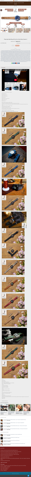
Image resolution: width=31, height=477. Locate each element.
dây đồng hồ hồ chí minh (9, 57)
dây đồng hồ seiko (22, 59)
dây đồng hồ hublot (18, 57)
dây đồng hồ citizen (20, 55)
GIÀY (18, 472)
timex (25, 61)
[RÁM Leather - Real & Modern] (15, 0)
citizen (27, 50)
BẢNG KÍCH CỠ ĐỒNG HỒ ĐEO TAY (19, 50)
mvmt (8, 61)
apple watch (3, 50)
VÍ (6, 472)
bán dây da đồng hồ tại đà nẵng (13, 50)
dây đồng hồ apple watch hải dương (21, 52)
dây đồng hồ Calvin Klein (8, 55)
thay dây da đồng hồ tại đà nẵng (22, 61)
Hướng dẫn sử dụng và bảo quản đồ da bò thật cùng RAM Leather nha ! (9, 450)
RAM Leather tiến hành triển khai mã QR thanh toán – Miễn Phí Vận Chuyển (10, 454)
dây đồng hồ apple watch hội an (12, 53)
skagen (18, 61)
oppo (12, 61)
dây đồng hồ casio (16, 55)
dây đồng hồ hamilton (5, 57)
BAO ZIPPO (16, 472)
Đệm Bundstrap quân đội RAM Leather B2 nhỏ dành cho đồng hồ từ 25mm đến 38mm (11, 451)
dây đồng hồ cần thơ (13, 55)
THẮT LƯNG (21, 472)
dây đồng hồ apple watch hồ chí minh (5, 53)
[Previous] (0, 410)
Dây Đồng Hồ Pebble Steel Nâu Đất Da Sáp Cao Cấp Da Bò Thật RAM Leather (26, 412)
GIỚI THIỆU (24, 472)
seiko (16, 61)
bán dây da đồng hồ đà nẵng (7, 50)
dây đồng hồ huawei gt (14, 57)
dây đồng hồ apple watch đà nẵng (9, 52)
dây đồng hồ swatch (26, 59)
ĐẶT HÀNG (17, 45)
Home (8, 2)
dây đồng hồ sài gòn (11, 59)
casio (23, 50)
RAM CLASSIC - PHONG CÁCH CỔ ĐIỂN (19, 2)
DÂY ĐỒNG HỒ (11, 2)
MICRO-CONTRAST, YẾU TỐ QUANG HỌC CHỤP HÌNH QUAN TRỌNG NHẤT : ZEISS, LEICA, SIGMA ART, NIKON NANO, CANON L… (15, 459)
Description (3, 67)
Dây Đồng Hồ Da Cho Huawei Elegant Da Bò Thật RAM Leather (4, 412)
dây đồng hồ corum (24, 55)
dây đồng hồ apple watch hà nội (15, 52)
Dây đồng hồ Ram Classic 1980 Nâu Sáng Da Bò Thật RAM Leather (19, 412)
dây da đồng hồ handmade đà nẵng (15, 51)
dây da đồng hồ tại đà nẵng (25, 51)
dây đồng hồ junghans (25, 57)
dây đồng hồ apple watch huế (17, 53)
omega (11, 61)
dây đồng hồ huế (21, 57)
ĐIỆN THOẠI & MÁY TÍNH (12, 472)
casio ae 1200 (25, 50)
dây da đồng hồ (3, 51)
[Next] (29, 33)
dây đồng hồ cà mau (4, 55)
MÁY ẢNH (8, 472)
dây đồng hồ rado (4, 59)
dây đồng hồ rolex (7, 59)
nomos (9, 61)
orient (13, 61)
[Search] (3, 1)
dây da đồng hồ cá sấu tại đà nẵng (8, 51)
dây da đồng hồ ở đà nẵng (20, 51)
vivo (26, 61)
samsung (15, 61)
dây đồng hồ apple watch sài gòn (24, 53)
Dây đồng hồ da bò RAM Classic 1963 (5, 460)
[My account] (28, 1)
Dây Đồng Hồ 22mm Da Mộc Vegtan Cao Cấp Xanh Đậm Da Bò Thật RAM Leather (11, 412)
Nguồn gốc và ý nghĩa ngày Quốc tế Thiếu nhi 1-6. (7, 455)
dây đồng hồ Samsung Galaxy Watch (16, 59)
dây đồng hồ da (27, 55)
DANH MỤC (27, 472)
